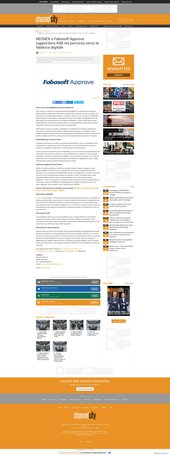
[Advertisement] (85, 371)
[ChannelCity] (47, 19)
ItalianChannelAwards (112, 399)
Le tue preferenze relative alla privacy (93, 453)
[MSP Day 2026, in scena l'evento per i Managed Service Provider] (118, 121)
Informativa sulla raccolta (68, 453)
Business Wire (43, 52)
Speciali (66, 407)
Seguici (95, 295)
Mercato (109, 21)
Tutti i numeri (129, 283)
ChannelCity (54, 2)
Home (64, 21)
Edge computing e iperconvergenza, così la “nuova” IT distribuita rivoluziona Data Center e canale (43, 356)
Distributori (81, 21)
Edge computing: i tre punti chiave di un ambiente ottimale (76, 333)
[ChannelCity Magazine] (118, 301)
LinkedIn (67, 251)
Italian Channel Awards (94, 2)
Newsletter (129, 26)
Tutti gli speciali (128, 84)
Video (63, 26)
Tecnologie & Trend (81, 26)
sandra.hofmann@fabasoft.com (51, 264)
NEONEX (39, 198)
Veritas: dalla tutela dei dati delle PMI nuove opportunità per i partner (42, 335)
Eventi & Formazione (96, 21)
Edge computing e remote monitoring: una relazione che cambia (60, 334)
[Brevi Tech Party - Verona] (118, 107)
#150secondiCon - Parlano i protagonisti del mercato (117, 138)
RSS (111, 407)
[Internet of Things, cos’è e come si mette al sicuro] (93, 325)
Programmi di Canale (52, 26)
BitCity (44, 399)
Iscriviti (95, 282)
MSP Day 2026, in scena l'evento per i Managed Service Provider (116, 124)
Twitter (75, 251)
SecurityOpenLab (78, 2)
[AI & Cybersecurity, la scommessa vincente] (118, 93)
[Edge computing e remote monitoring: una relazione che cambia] (60, 325)
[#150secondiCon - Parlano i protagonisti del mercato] (118, 134)
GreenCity (87, 399)
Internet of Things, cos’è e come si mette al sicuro (93, 333)
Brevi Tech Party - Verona (112, 111)
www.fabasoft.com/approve (45, 251)
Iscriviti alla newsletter (85, 389)
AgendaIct (125, 399)
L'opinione (40, 26)
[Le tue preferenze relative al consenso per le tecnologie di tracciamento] (161, 453)
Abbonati (94, 302)
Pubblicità (104, 407)
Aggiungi (94, 289)
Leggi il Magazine (118, 321)
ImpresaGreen (97, 399)
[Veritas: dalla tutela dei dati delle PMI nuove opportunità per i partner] (43, 325)
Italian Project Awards (111, 2)
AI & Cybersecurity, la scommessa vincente (118, 98)
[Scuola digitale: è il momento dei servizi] (118, 148)
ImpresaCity (65, 2)
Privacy (88, 442)
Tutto (132, 187)
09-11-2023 (53, 52)
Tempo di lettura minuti (66, 52)
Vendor (71, 21)
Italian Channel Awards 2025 (113, 26)
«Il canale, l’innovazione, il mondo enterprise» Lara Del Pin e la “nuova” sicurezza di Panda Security (59, 357)
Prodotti (70, 26)
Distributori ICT (94, 26)
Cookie (81, 442)
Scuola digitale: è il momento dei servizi (117, 153)
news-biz (47, 31)
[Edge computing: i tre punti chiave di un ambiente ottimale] (76, 325)
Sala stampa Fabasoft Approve (71, 249)
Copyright (95, 407)
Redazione (85, 407)
